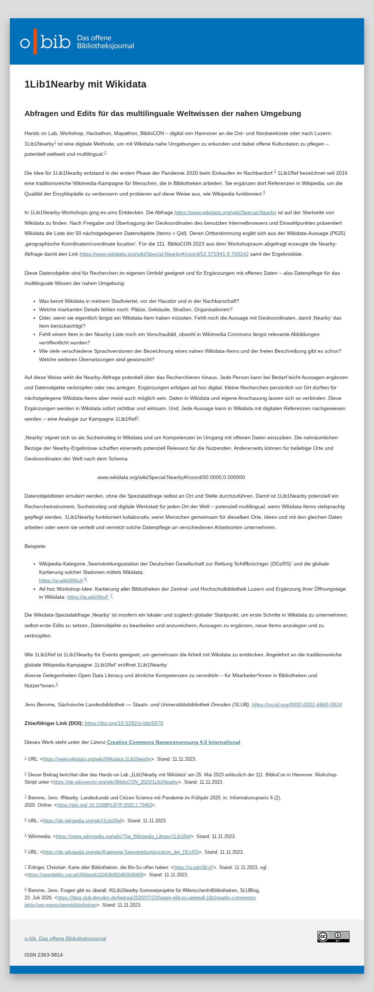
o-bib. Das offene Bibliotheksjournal (65, 938)
